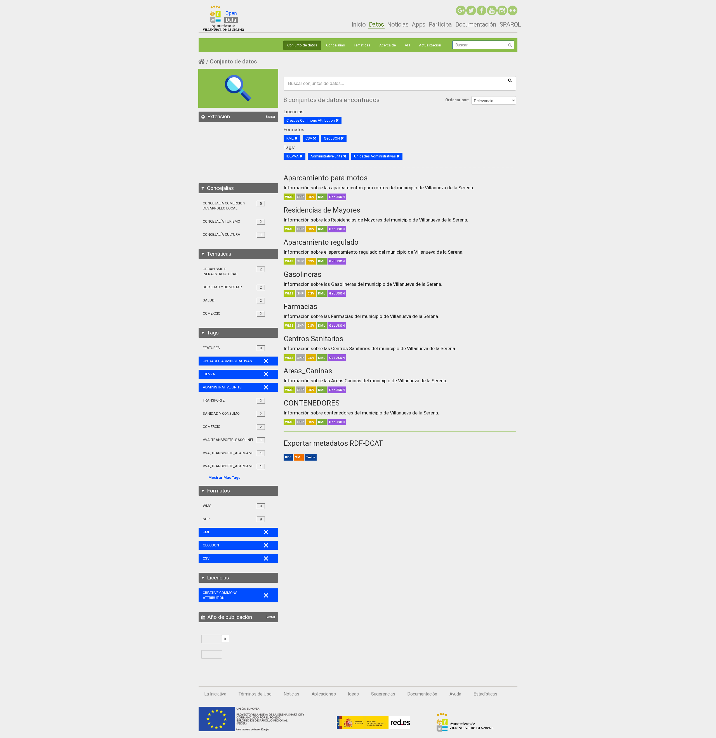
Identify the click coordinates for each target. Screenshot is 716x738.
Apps (418, 24)
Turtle (310, 457)
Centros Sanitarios (313, 338)
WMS (289, 197)
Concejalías (335, 45)
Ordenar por (456, 100)
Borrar (270, 117)
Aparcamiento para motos (326, 178)
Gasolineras (302, 274)
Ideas (353, 694)
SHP (300, 197)
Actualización (430, 45)
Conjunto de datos (302, 45)
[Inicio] (223, 18)
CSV (310, 197)
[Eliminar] (337, 120)
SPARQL (510, 24)
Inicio (359, 24)
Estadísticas (485, 694)
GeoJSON (337, 197)
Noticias (397, 24)
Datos (376, 24)
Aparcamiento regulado (321, 242)
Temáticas (362, 45)
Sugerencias (383, 694)
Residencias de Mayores (322, 210)
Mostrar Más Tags (224, 477)
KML (321, 197)
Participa (440, 24)
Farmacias (300, 306)
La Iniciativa (215, 694)
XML (298, 457)
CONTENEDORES (312, 403)
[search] (510, 80)
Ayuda (455, 694)
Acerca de (387, 45)
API (407, 45)
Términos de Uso (255, 694)
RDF (288, 457)
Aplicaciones (324, 694)
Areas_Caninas (308, 371)
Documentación (475, 24)
